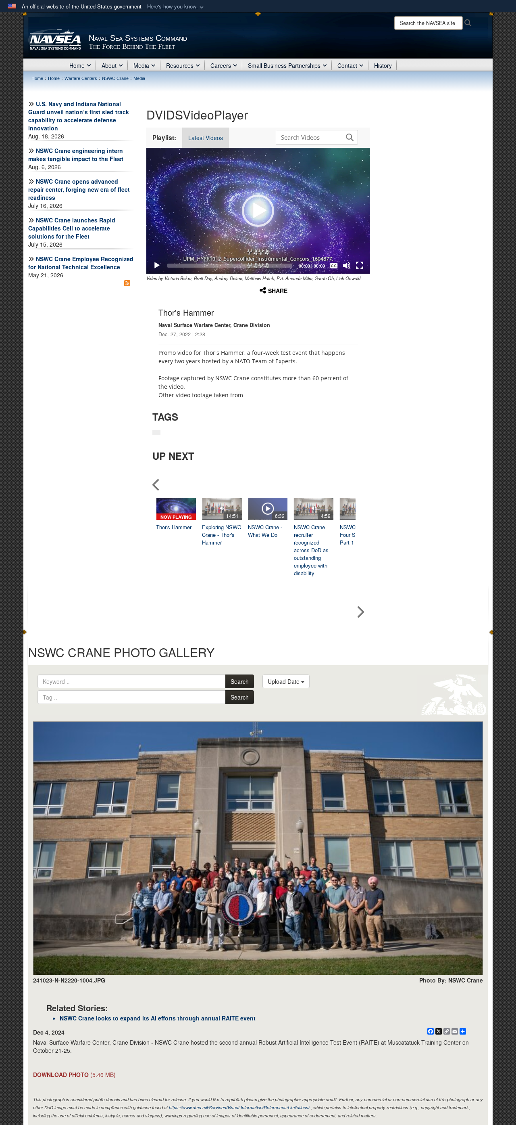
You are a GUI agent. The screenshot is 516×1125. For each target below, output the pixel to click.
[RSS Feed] (127, 283)
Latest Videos (205, 138)
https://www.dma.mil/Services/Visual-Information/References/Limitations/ (239, 1107)
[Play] (157, 266)
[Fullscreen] (360, 266)
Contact (347, 65)
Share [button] (277, 291)
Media (141, 65)
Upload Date (284, 681)
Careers (220, 65)
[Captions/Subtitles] (334, 266)
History (383, 65)
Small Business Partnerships (284, 65)
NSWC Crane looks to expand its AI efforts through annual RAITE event (158, 1018)
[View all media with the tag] (156, 432)
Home (77, 65)
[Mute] (347, 266)
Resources (180, 65)
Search (240, 681)
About (109, 65)
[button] (176, 6)
